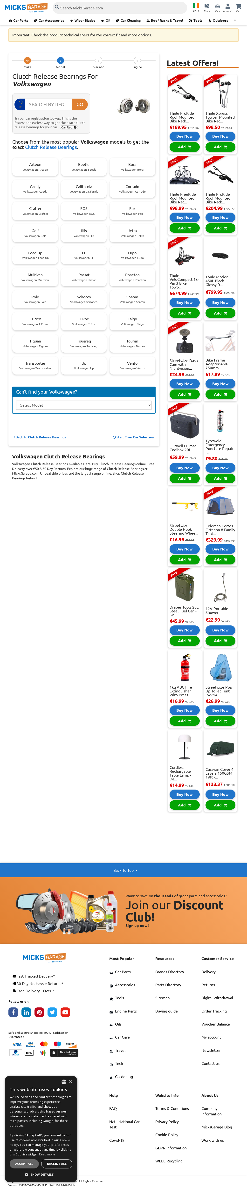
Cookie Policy (166, 1135)
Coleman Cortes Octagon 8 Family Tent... (220, 530)
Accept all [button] (24, 1164)
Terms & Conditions (172, 1108)
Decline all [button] (57, 1164)
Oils (118, 1024)
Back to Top (123, 870)
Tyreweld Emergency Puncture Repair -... (219, 447)
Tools (197, 20)
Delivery (208, 972)
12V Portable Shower (217, 610)
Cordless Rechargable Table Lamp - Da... (180, 773)
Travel (120, 1050)
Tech (119, 1063)
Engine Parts (126, 1011)
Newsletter (211, 1050)
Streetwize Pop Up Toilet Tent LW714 (219, 691)
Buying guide (166, 1011)
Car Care (122, 1037)
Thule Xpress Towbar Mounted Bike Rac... (220, 117)
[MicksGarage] (26, 8)
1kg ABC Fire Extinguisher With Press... (181, 691)
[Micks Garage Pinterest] (41, 1013)
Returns (208, 985)
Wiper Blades (85, 20)
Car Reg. (67, 127)
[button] (41, 1174)
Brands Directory (169, 972)
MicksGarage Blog (216, 1127)
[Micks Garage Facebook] (14, 1013)
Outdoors (220, 20)
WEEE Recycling (169, 1161)
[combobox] (64, 1082)
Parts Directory (168, 985)
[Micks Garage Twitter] (54, 1013)
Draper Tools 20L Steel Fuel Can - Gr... (184, 611)
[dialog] (41, 1129)
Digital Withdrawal (217, 998)
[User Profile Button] (228, 6)
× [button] (70, 1082)
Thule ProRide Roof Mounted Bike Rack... (182, 117)
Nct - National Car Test (124, 1124)
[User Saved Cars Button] (217, 6)
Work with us (212, 1140)
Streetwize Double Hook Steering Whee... (184, 529)
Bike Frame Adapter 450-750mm (217, 364)
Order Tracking (214, 1011)
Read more (47, 1154)
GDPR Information (171, 1148)
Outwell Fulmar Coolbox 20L (183, 448)
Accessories (125, 985)
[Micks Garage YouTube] (67, 1013)
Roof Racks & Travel (167, 20)
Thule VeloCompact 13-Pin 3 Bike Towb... (184, 281)
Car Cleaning (131, 20)
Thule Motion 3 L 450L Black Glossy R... (220, 281)
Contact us (210, 1063)
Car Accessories (51, 20)
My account (211, 1037)
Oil (108, 20)
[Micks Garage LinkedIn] (27, 1013)
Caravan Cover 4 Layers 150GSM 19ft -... (219, 773)
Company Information (211, 1111)
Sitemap (162, 998)
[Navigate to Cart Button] (238, 6)
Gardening (124, 1076)
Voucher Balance (215, 1024)
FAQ (113, 1108)
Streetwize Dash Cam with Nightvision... (184, 364)
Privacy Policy (167, 1122)
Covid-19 (116, 1140)
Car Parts (20, 20)
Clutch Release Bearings (51, 147)
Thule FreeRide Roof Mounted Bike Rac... (183, 198)
